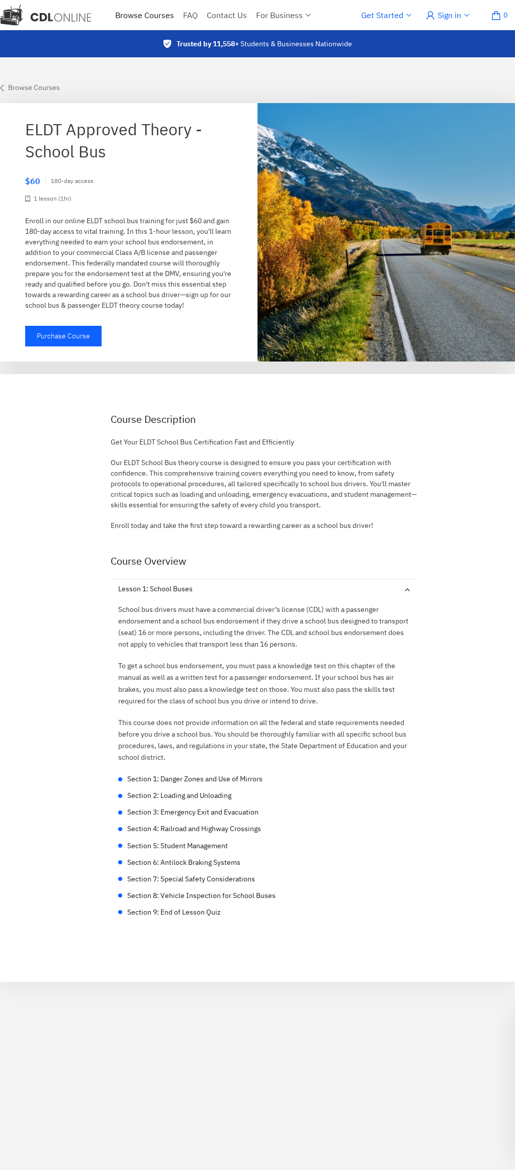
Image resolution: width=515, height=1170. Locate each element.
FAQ (190, 15)
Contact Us (227, 15)
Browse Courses (144, 15)
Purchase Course (63, 335)
